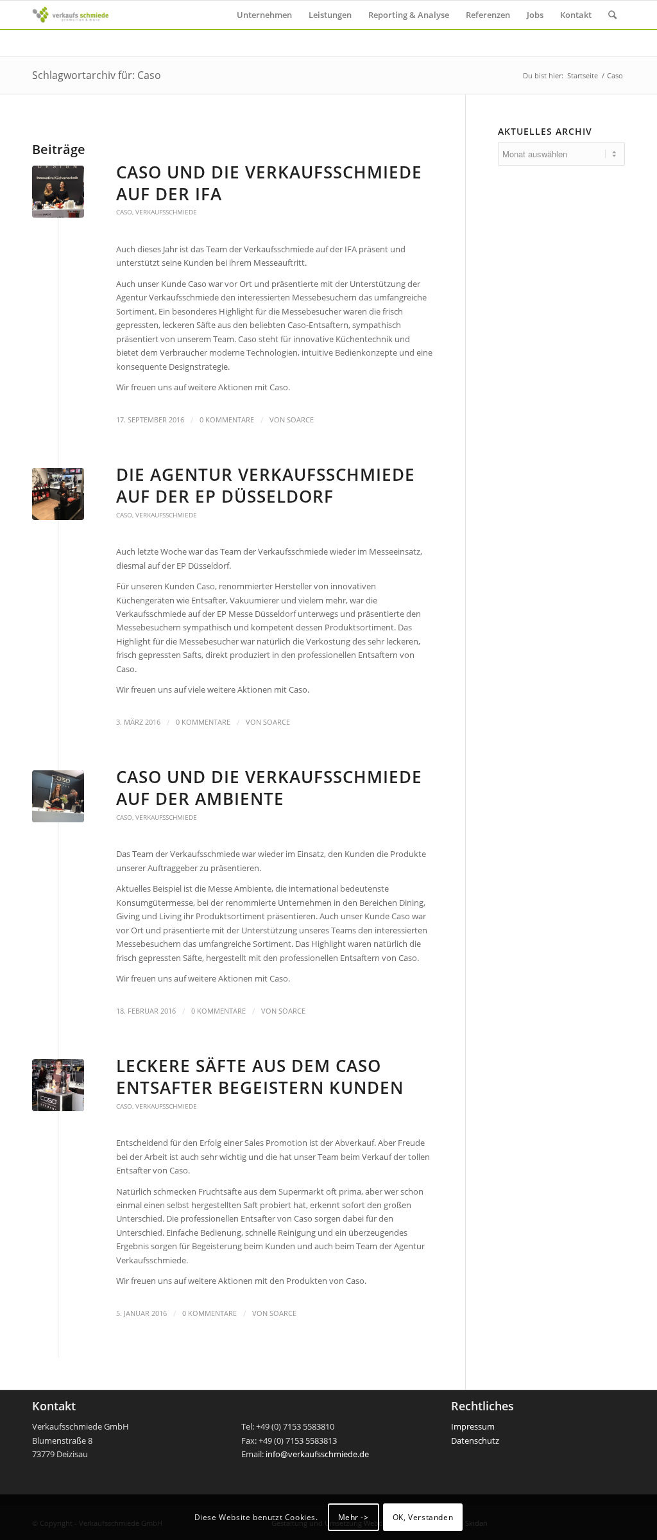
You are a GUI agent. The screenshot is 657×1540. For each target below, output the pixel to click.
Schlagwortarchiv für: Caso (96, 75)
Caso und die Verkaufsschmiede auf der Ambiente (269, 787)
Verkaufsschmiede (166, 211)
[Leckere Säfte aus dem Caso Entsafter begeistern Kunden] (58, 1085)
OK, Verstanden (423, 1517)
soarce (300, 419)
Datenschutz (475, 1440)
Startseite (582, 75)
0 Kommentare (227, 419)
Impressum (473, 1426)
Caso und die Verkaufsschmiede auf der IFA (269, 182)
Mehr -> (353, 1517)
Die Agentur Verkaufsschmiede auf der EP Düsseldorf (265, 485)
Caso (124, 211)
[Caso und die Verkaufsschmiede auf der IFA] (58, 192)
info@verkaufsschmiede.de (317, 1454)
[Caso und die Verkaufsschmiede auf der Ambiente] (58, 796)
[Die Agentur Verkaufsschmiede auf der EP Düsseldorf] (58, 494)
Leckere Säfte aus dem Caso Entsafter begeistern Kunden (260, 1076)
